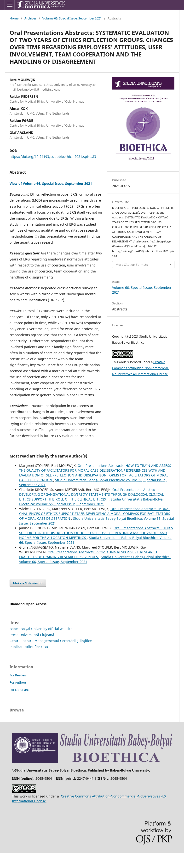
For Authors (18, 682)
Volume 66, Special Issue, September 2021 (72, 18)
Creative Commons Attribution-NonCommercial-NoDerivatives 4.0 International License (140, 368)
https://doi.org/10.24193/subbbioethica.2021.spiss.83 (53, 156)
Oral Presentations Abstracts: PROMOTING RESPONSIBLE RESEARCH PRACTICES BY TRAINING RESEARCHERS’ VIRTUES (88, 554)
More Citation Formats (131, 264)
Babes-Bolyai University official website (41, 628)
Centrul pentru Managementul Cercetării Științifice (51, 640)
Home (14, 18)
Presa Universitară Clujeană (32, 634)
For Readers (18, 675)
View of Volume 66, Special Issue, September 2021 (51, 183)
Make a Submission (28, 583)
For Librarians (19, 689)
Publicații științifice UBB (29, 646)
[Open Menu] (9, 5)
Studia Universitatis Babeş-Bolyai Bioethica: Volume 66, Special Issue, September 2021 (91, 501)
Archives (30, 18)
